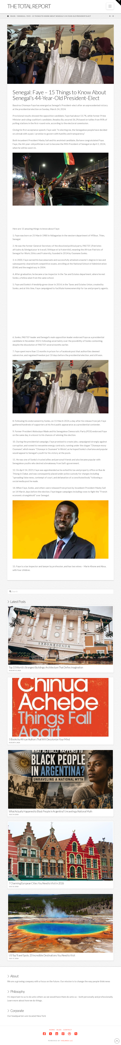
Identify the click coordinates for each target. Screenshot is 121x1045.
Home (52, 1030)
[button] (110, 6)
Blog (59, 1030)
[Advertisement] (66, 218)
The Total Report (29, 6)
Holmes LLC (67, 1040)
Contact (67, 1030)
